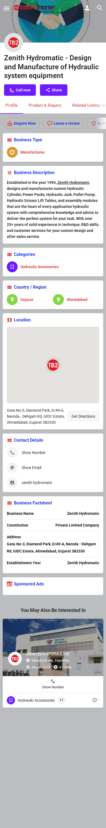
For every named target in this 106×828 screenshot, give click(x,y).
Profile (11, 105)
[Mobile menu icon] (6, 8)
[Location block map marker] (53, 365)
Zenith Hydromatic (73, 182)
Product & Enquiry (45, 105)
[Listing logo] (13, 42)
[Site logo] (34, 8)
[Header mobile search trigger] (99, 7)
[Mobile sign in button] (87, 7)
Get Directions (83, 416)
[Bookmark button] (95, 700)
